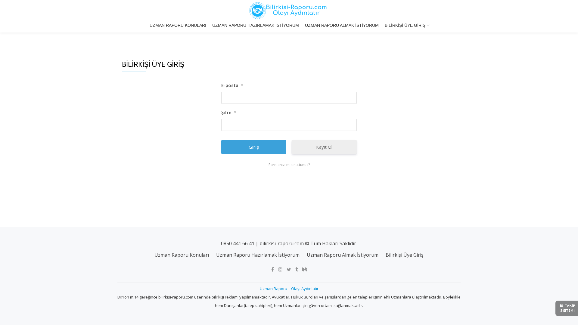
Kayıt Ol (324, 147)
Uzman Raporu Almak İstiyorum (342, 25)
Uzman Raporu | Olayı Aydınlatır (289, 288)
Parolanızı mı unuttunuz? (289, 164)
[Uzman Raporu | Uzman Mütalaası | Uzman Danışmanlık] (289, 10)
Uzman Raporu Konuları (178, 25)
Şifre (228, 112)
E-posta (232, 85)
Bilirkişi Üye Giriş (405, 25)
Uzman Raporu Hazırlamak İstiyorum (255, 25)
